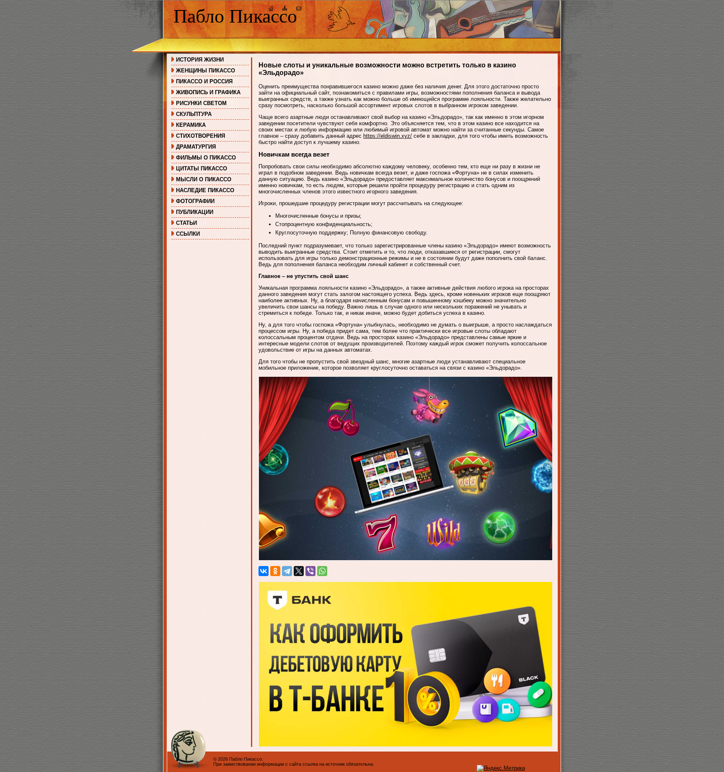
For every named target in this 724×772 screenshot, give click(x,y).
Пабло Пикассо (235, 16)
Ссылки (188, 234)
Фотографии (195, 201)
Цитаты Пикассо (201, 168)
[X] (299, 571)
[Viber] (310, 571)
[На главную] (271, 9)
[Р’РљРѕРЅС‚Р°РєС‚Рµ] (264, 571)
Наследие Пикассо (205, 190)
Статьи (186, 223)
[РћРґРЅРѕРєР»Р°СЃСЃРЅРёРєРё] (275, 571)
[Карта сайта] (285, 9)
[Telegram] (287, 571)
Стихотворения (200, 136)
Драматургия (196, 147)
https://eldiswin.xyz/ (387, 136)
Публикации (194, 212)
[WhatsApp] (322, 571)
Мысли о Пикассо (203, 179)
